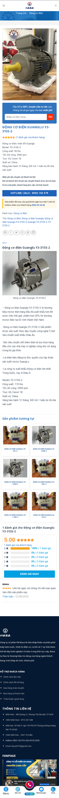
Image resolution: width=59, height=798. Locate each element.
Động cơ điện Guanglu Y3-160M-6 (15, 483)
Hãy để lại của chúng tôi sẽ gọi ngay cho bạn (32, 108)
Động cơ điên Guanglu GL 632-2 (43, 516)
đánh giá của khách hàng (18, 545)
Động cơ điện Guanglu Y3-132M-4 (44, 450)
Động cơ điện (36, 13)
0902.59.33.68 (38, 205)
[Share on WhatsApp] (5, 232)
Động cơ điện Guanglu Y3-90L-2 (15, 450)
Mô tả (4, 243)
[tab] (29, 243)
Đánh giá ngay (29, 574)
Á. (29, 372)
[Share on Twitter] (16, 232)
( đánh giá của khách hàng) (30, 137)
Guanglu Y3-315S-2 (37, 222)
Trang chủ (21, 13)
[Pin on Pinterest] (28, 232)
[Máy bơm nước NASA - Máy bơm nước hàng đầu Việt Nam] (29, 5)
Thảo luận (7, 596)
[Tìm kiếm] (56, 5)
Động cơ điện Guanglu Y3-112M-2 (15, 516)
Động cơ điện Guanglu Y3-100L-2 (44, 483)
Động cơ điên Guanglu (33, 218)
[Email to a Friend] (22, 232)
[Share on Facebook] (11, 232)
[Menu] (3, 6)
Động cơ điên (14, 218)
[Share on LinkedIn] (33, 232)
